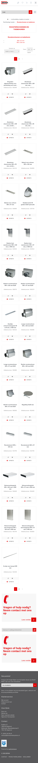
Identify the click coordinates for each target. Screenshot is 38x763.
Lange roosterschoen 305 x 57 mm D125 (10, 365)
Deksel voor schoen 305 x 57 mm (10, 203)
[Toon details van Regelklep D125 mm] (27, 394)
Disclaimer (26, 757)
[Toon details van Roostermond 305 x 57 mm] (27, 434)
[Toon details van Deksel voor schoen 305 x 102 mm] (27, 151)
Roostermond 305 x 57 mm (28, 446)
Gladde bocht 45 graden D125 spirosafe (28, 203)
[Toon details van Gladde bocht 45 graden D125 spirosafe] (27, 192)
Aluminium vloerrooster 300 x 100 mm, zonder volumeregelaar (10, 124)
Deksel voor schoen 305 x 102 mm (28, 163)
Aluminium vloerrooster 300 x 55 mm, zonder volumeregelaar (10, 164)
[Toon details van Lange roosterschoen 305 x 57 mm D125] (10, 353)
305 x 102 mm (21, 42)
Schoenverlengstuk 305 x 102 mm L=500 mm (10, 487)
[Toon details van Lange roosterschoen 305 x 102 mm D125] (27, 313)
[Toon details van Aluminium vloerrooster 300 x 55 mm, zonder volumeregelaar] (10, 151)
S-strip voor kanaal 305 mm (10, 567)
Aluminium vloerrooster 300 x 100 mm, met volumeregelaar (27, 83)
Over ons (3, 711)
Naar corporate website (7, 715)
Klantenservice (7, 697)
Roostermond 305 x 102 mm (10, 446)
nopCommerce (12, 749)
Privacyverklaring (15, 757)
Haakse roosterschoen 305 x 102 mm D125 (10, 284)
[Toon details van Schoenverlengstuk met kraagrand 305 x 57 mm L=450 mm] (27, 515)
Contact (3, 703)
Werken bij (4, 713)
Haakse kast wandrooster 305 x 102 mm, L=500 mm (10, 244)
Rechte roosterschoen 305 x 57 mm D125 (10, 405)
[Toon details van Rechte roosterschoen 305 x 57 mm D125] (10, 394)
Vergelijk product (8, 94)
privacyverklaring (8, 692)
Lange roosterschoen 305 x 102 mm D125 (27, 324)
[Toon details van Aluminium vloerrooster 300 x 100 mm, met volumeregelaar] (27, 71)
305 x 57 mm (20, 40)
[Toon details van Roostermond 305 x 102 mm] (10, 434)
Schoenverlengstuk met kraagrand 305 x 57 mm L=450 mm (28, 527)
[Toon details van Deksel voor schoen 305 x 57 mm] (10, 192)
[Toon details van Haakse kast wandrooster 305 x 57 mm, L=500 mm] (27, 232)
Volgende (22, 59)
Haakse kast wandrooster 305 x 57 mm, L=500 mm (27, 244)
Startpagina (8, 19)
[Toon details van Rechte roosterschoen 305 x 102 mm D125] (27, 353)
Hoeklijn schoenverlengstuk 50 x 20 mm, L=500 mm (10, 325)
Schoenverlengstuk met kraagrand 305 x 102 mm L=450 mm (10, 527)
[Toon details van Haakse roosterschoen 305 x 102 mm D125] (10, 272)
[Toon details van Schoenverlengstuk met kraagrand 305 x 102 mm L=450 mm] (10, 515)
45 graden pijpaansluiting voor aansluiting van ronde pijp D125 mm (10, 83)
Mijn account (4, 700)
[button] (35, 12)
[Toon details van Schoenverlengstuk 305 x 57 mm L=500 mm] (27, 474)
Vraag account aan (6, 702)
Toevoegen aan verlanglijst (12, 94)
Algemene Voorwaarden (8, 717)
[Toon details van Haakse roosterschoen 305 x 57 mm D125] (27, 272)
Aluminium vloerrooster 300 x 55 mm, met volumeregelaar (27, 124)
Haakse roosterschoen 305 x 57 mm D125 (28, 284)
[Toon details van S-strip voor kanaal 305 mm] (10, 555)
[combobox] (16, 12)
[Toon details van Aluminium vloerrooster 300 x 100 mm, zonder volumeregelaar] (10, 111)
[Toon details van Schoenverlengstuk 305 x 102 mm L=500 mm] (10, 474)
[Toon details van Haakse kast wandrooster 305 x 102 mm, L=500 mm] (10, 232)
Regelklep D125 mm (28, 404)
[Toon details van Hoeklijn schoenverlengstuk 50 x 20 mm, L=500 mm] (10, 313)
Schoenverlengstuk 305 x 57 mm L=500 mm (28, 486)
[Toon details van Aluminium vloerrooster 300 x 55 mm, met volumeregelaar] (27, 111)
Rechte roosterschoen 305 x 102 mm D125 (27, 365)
